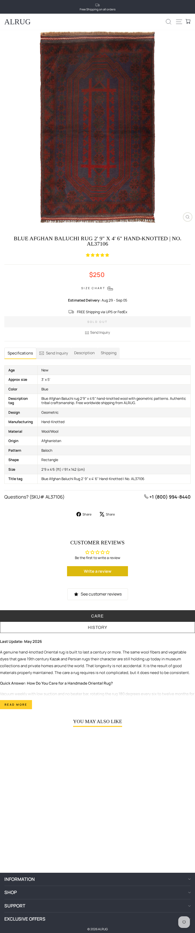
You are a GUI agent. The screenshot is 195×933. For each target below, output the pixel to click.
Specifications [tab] (20, 353)
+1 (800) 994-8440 (169, 497)
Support (14, 906)
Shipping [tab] (109, 352)
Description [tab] (84, 352)
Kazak (55, 659)
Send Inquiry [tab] (57, 353)
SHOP (10, 892)
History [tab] (97, 627)
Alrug (17, 21)
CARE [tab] (97, 616)
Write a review (97, 571)
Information (19, 879)
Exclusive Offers (24, 919)
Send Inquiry (100, 332)
